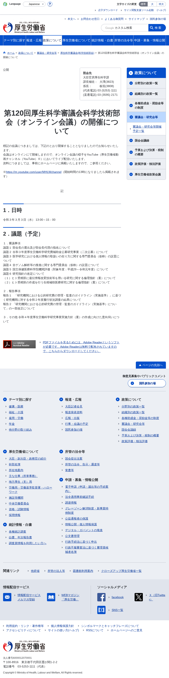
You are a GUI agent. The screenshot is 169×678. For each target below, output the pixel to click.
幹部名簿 (14, 464)
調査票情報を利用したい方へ (27, 543)
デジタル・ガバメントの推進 (84, 530)
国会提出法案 (73, 458)
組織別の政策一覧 (146, 93)
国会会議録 (142, 140)
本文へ (72, 19)
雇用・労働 (16, 418)
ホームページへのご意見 (126, 630)
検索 (158, 27)
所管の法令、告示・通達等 (82, 464)
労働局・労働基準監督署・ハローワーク (30, 490)
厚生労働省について (24, 451)
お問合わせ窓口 (90, 19)
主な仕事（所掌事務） (23, 476)
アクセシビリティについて (23, 630)
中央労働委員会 (19, 503)
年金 (12, 423)
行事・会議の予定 (76, 423)
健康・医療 (16, 406)
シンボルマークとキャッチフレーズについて (110, 626)
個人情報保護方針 (62, 626)
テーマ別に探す (20, 399)
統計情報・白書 (20, 524)
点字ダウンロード (108, 10)
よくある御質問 (114, 19)
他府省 (35, 571)
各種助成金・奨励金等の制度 (149, 105)
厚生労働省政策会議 (148, 174)
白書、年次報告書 (20, 537)
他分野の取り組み (20, 429)
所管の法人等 (56, 571)
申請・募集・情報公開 (81, 480)
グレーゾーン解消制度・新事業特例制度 (86, 510)
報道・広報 (73, 399)
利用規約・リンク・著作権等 (25, 626)
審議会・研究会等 (146, 117)
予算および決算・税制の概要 (149, 152)
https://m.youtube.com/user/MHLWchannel (33, 172)
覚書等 (69, 470)
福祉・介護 (16, 412)
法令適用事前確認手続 (79, 496)
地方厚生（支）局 (20, 481)
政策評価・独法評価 (148, 163)
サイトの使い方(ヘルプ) (63, 630)
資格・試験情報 (19, 509)
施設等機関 (16, 497)
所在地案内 (16, 470)
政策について (146, 73)
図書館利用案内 (83, 571)
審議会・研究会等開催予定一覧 (147, 129)
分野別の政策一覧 (146, 83)
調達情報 (71, 502)
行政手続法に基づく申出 (81, 541)
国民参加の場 (158, 19)
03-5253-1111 (26, 666)
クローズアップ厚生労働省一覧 (121, 571)
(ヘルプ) (161, 10)
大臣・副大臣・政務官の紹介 (27, 458)
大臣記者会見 (73, 406)
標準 (143, 4)
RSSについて (94, 630)
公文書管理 (72, 536)
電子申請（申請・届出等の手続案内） (86, 489)
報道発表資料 (73, 412)
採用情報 (14, 515)
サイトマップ (137, 19)
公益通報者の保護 (76, 518)
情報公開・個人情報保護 (81, 524)
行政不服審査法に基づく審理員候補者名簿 (86, 549)
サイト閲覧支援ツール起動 (139, 10)
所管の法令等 (75, 451)
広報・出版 (72, 418)
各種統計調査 (17, 531)
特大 (161, 4)
